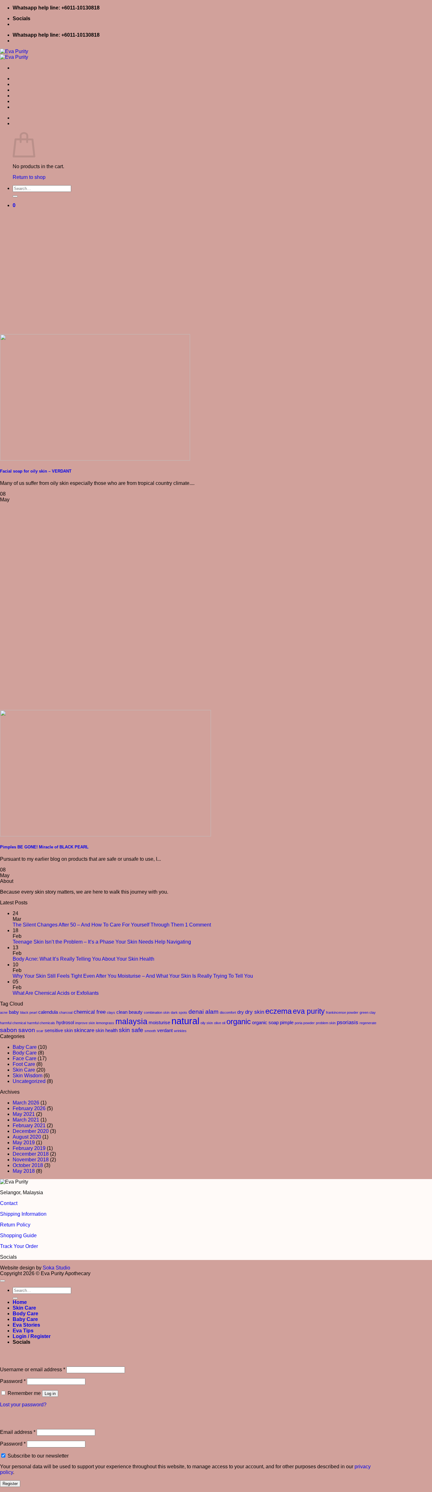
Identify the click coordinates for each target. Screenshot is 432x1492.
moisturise (159, 1022)
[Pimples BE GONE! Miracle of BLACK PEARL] (105, 834)
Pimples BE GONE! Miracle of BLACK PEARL (44, 847)
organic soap (265, 1022)
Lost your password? (23, 1404)
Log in (50, 1393)
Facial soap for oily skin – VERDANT (35, 471)
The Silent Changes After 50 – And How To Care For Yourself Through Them (98, 924)
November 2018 (31, 1159)
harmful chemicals (41, 1023)
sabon (8, 1029)
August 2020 (27, 1137)
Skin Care (24, 84)
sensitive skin (59, 1030)
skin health (107, 1030)
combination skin (157, 1012)
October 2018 (28, 1165)
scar (39, 1031)
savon (26, 1029)
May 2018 (24, 1171)
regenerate (368, 1023)
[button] (20, 123)
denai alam (203, 1011)
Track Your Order (19, 1246)
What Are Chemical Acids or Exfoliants (56, 993)
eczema (278, 1011)
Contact (8, 1203)
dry (240, 1012)
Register (10, 1483)
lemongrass (105, 1023)
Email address (17, 1432)
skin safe (131, 1029)
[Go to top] (2, 1281)
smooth (150, 1031)
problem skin (326, 1023)
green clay (368, 1012)
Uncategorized (29, 1081)
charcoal (65, 1012)
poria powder (305, 1023)
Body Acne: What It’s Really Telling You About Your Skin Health (83, 959)
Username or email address (32, 1369)
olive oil (219, 1023)
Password (13, 1381)
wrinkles (180, 1031)
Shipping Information (23, 1214)
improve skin (85, 1023)
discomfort (228, 1012)
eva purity (309, 1011)
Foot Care (24, 1064)
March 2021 (26, 1119)
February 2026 (29, 1108)
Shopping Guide (18, 1235)
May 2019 (24, 1142)
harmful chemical (13, 1023)
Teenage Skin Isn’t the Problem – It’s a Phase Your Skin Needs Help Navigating (102, 942)
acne (4, 1012)
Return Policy (15, 1224)
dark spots (179, 1012)
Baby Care (25, 95)
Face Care (24, 1058)
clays (111, 1012)
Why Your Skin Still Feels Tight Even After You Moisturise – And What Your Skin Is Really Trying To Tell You (133, 976)
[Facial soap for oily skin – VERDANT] (95, 459)
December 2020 (31, 1131)
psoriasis (347, 1022)
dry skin (254, 1012)
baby (14, 1012)
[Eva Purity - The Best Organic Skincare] (14, 54)
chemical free (90, 1012)
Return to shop (29, 177)
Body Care (25, 90)
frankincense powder (342, 1012)
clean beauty (129, 1012)
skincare (84, 1030)
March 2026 (26, 1102)
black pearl (28, 1012)
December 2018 (31, 1154)
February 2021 (29, 1125)
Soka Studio (56, 1267)
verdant (165, 1030)
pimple (286, 1022)
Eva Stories (26, 101)
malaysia (131, 1021)
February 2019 (29, 1148)
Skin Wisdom (27, 1075)
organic (238, 1021)
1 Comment (198, 924)
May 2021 (24, 1114)
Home (20, 78)
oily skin (207, 1023)
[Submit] (15, 196)
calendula (48, 1012)
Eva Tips (23, 107)
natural (185, 1021)
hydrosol (65, 1022)
